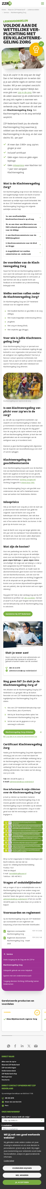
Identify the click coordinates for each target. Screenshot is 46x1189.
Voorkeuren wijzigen (22, 1168)
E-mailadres (7, 1125)
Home (4, 10)
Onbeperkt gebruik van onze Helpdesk (17, 970)
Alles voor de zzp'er (9, 1062)
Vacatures (6, 1080)
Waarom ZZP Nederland (11, 1065)
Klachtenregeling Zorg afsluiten (19, 732)
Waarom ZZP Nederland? (16, 10)
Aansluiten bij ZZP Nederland (18, 614)
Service (6, 12)
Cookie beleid (9, 1161)
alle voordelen (29, 598)
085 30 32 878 (14, 668)
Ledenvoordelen (33, 10)
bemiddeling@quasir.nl (17, 873)
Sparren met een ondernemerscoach (17, 976)
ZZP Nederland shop (9, 1074)
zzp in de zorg (24, 92)
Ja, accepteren (22, 1182)
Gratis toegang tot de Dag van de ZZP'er (18, 959)
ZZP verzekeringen (9, 1068)
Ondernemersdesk (9, 1071)
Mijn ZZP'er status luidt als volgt (15, 1117)
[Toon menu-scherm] (42, 3)
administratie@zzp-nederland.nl (23, 671)
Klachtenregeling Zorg (13, 965)
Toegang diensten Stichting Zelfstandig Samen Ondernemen (21, 982)
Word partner (7, 1077)
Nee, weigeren (22, 1175)
